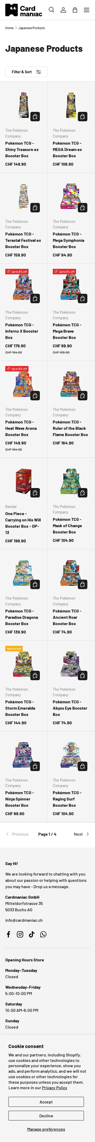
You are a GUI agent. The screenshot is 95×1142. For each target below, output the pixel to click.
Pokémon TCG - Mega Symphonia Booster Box (68, 240)
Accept (46, 1101)
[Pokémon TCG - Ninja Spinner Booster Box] (23, 755)
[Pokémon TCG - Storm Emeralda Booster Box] (23, 664)
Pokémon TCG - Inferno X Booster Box (21, 331)
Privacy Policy (54, 1087)
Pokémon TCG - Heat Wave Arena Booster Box (21, 428)
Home (9, 27)
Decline (46, 1115)
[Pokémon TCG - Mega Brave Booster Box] (71, 287)
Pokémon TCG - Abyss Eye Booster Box (70, 708)
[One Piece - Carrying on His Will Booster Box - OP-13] (23, 481)
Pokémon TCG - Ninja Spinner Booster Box (19, 799)
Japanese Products (31, 27)
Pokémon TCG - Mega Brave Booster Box (67, 331)
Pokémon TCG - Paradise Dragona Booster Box (21, 617)
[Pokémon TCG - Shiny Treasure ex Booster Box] (23, 105)
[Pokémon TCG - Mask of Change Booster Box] (71, 481)
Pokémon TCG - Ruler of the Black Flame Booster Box (70, 428)
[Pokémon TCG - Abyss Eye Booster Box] (71, 664)
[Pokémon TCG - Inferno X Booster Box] (23, 287)
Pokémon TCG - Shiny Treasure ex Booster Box (22, 149)
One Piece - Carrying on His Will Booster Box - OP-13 (23, 523)
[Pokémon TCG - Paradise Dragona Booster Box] (23, 573)
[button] (75, 10)
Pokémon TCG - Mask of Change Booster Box (67, 525)
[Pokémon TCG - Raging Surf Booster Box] (71, 755)
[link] (19, 834)
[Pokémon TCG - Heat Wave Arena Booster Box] (23, 384)
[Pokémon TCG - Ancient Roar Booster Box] (71, 573)
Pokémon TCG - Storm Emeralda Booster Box (20, 708)
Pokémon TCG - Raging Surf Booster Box (67, 799)
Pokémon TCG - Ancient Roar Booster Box (67, 617)
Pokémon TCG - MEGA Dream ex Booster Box (67, 149)
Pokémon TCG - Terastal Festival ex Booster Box (23, 240)
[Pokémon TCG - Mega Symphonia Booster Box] (71, 196)
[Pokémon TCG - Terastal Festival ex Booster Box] (23, 196)
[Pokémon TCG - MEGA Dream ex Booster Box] (71, 105)
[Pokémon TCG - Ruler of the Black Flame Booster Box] (71, 384)
